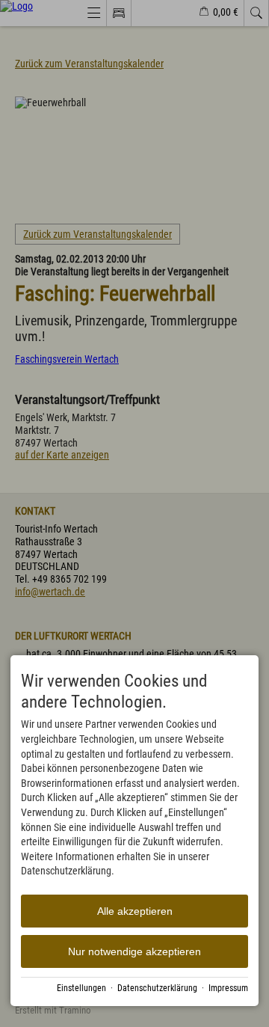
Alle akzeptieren (135, 911)
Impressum (228, 988)
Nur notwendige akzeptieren (134, 951)
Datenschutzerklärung (157, 988)
